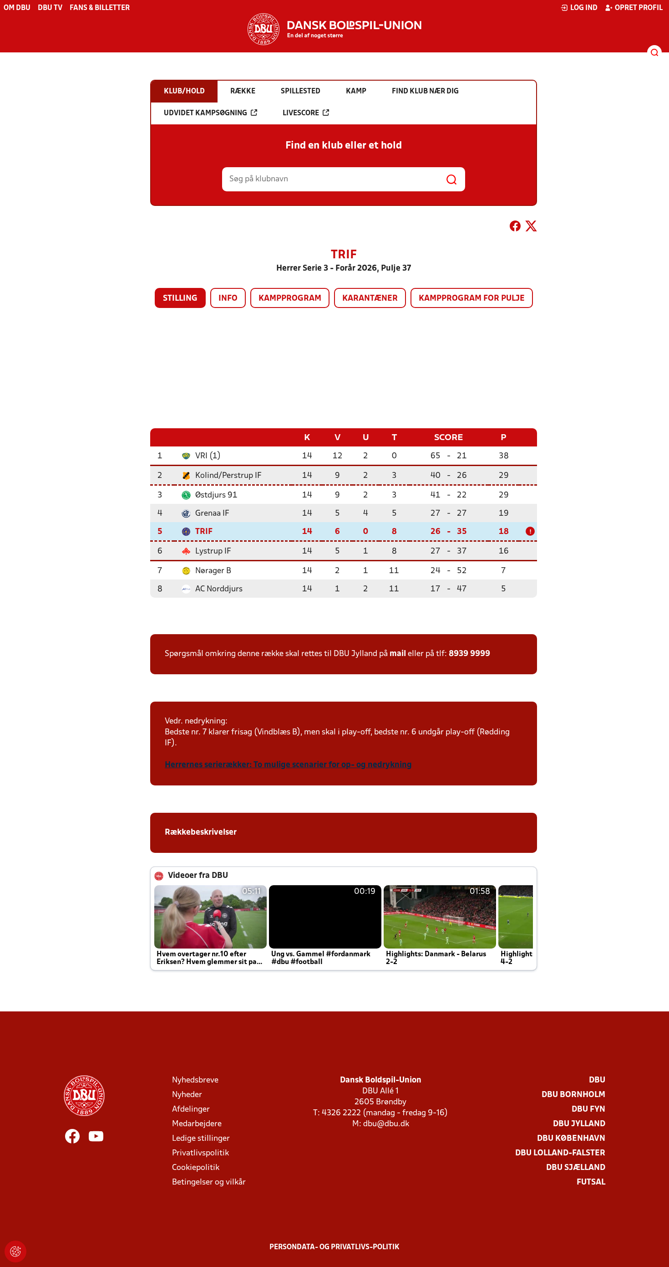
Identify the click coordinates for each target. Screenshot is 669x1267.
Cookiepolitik (195, 1168)
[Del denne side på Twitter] (531, 228)
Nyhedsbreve (195, 1080)
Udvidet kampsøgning (205, 113)
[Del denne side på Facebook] (515, 228)
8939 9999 (469, 654)
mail (398, 654)
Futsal (591, 1182)
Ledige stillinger (201, 1139)
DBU (597, 1080)
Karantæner (370, 299)
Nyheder (187, 1095)
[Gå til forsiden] (334, 29)
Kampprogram (289, 299)
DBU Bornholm (573, 1095)
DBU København (571, 1139)
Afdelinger (191, 1109)
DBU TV (50, 8)
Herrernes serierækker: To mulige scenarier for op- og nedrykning (288, 765)
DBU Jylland (579, 1124)
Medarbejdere (197, 1124)
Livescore (301, 113)
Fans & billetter (100, 8)
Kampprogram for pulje (472, 299)
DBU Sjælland (575, 1168)
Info (228, 299)
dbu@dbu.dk (386, 1124)
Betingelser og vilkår (209, 1182)
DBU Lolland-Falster (560, 1153)
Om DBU (17, 8)
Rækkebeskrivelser (201, 832)
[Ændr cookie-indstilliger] (15, 1251)
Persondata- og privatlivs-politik (334, 1247)
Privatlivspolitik (200, 1153)
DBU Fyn (588, 1109)
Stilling (180, 299)
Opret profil (639, 8)
